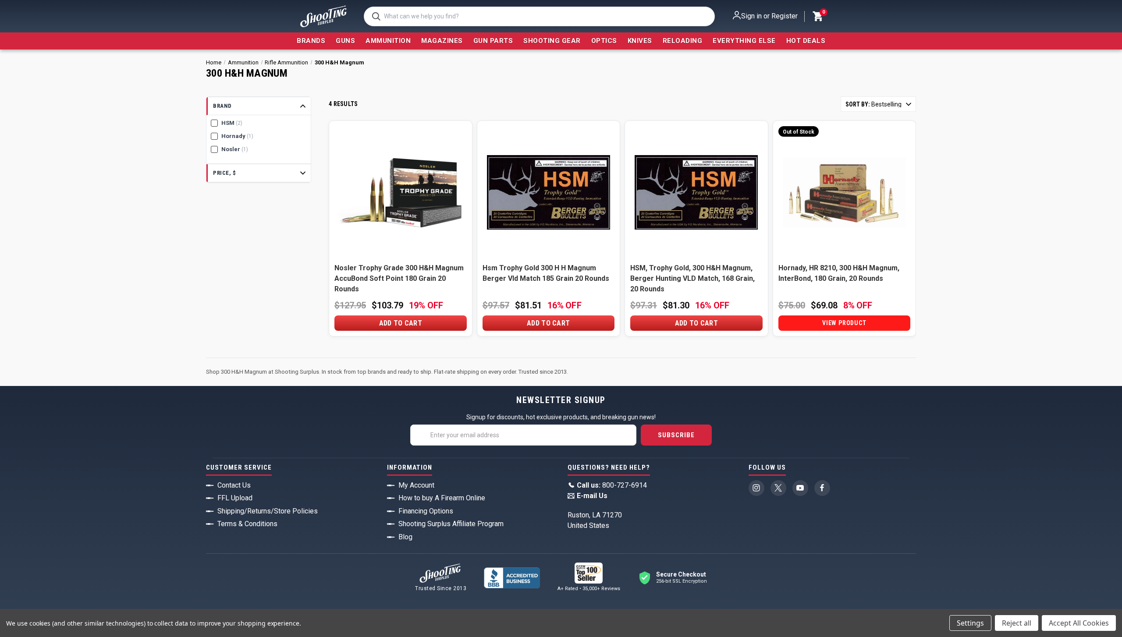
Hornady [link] (237, 136)
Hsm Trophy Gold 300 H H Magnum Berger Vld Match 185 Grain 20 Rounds (546, 273)
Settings (970, 623)
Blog (405, 537)
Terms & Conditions (247, 524)
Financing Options (425, 511)
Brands (311, 41)
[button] (258, 106)
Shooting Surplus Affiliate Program (451, 524)
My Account (416, 485)
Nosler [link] (234, 149)
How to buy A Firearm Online (441, 498)
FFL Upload (234, 498)
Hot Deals (806, 41)
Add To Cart (400, 323)
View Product (844, 322)
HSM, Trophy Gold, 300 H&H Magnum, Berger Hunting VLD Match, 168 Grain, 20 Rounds (692, 278)
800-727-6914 (612, 485)
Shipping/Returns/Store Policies (267, 511)
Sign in (751, 16)
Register (784, 16)
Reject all (1016, 623)
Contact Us (234, 485)
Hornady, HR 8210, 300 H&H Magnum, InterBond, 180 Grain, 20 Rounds (838, 273)
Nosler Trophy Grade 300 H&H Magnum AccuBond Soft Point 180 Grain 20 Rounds (399, 278)
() (823, 13)
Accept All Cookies (1079, 623)
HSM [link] (231, 123)
